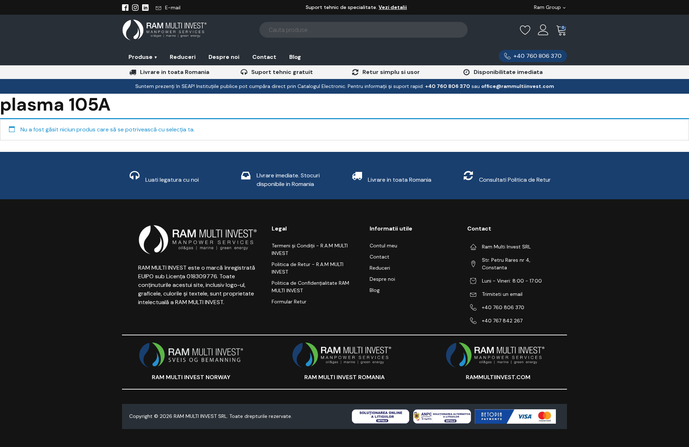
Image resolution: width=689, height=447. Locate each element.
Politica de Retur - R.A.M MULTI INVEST (307, 268)
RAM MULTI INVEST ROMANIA (344, 377)
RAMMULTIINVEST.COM (498, 377)
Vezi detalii (393, 7)
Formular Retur (289, 301)
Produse (142, 57)
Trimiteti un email (502, 294)
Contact (264, 57)
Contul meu (383, 245)
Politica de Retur (529, 179)
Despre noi (223, 57)
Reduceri (183, 57)
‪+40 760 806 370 (447, 86)
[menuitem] (142, 56)
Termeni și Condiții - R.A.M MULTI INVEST (310, 249)
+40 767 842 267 (502, 320)
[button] (168, 7)
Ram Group (547, 7)
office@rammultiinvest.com (517, 86)
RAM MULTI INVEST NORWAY (191, 377)
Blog (295, 57)
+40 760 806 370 (503, 307)
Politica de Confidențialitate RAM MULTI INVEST (310, 287)
